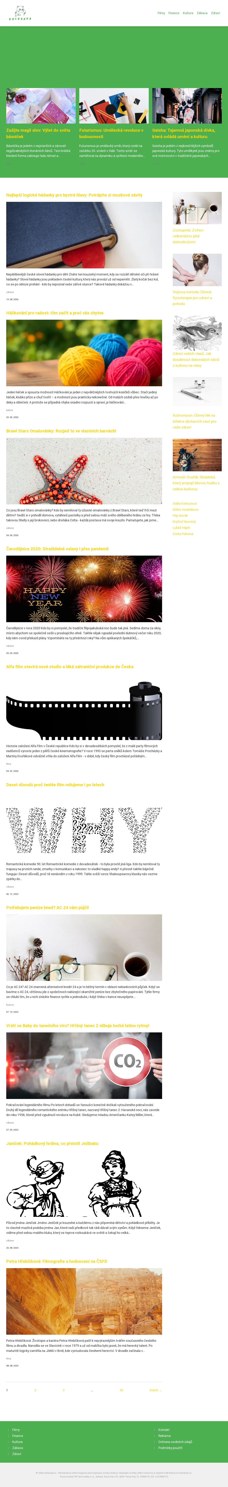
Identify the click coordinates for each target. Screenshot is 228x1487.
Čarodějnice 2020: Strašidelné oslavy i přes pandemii (57, 548)
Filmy (161, 13)
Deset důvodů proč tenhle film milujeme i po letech (55, 784)
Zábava (202, 13)
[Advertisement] (114, 61)
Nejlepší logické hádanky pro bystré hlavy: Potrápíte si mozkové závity (74, 195)
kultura (9, 163)
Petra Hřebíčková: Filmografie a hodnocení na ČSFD (56, 1261)
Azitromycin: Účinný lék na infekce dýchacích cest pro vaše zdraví (194, 421)
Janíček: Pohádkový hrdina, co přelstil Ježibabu (52, 1143)
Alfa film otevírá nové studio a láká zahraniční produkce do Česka (69, 666)
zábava (10, 292)
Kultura (188, 13)
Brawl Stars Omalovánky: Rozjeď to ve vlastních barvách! (61, 431)
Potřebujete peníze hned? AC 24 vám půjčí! (47, 907)
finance (10, 1004)
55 (121, 1390)
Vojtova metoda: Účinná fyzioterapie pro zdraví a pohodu (192, 298)
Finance (174, 13)
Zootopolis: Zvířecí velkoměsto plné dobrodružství (188, 236)
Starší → (156, 1390)
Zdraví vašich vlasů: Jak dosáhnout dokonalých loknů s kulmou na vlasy (196, 359)
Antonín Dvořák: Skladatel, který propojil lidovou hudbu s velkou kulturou (196, 483)
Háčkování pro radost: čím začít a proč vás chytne (54, 312)
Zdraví (215, 13)
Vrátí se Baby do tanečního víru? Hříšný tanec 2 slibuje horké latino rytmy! (77, 1025)
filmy (8, 764)
